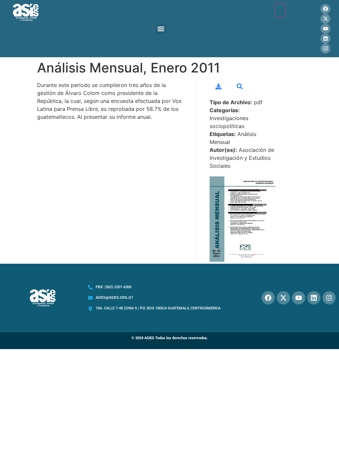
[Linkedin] (325, 39)
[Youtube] (325, 29)
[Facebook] (325, 9)
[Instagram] (325, 49)
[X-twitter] (325, 19)
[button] (161, 28)
